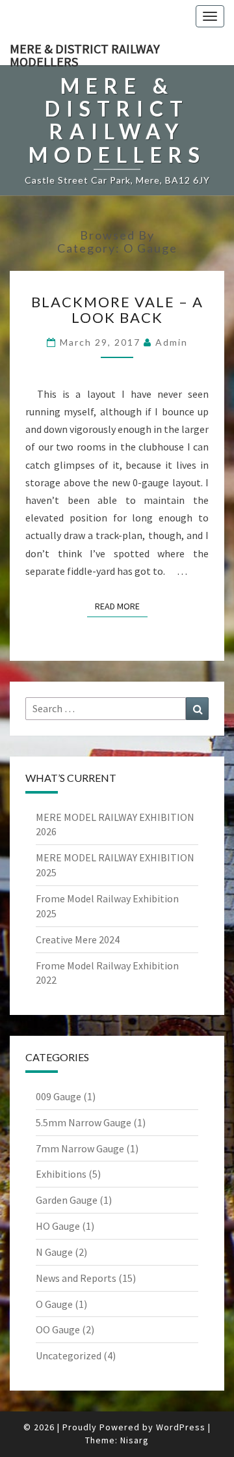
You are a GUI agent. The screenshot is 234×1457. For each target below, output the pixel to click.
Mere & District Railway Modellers (85, 52)
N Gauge (54, 1251)
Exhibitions (61, 1173)
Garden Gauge (67, 1199)
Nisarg (134, 1440)
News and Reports (76, 1277)
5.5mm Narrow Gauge (83, 1122)
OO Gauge (58, 1329)
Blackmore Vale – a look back (117, 309)
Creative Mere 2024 (78, 939)
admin (171, 342)
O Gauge (54, 1304)
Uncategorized (68, 1355)
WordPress (180, 1427)
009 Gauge (58, 1096)
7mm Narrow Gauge (80, 1148)
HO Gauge (58, 1225)
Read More (121, 606)
